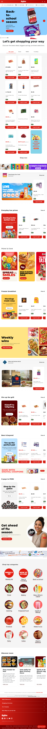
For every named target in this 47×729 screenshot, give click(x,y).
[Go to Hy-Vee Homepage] (23, 2)
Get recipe (39, 684)
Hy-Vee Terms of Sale (32, 696)
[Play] (17, 378)
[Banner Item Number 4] (7, 37)
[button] (41, 726)
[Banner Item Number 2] (5, 37)
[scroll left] (3, 21)
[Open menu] (2, 1)
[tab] (11, 51)
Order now (5, 684)
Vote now (22, 684)
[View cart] (45, 2)
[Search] (42, 2)
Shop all (43, 210)
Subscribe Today (39, 692)
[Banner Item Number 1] (3, 37)
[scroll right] (44, 21)
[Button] (0, 37)
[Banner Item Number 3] (6, 37)
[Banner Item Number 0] (2, 37)
